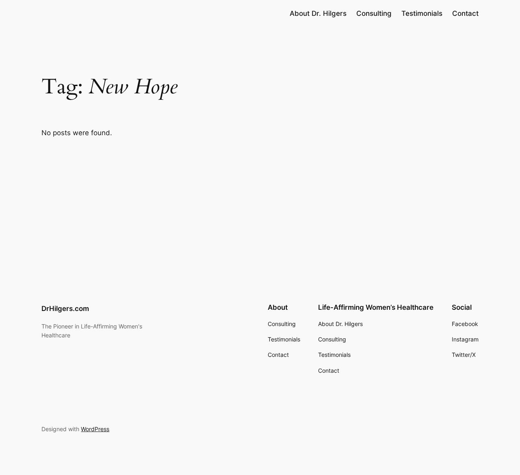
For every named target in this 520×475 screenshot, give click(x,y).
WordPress (95, 428)
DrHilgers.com (65, 308)
